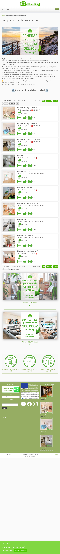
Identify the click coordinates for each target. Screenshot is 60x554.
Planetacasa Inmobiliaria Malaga (31, 454)
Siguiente (12, 103)
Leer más (21, 547)
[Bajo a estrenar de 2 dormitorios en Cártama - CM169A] (8, 193)
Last (17, 103)
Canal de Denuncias (6, 415)
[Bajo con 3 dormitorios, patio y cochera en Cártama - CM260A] (8, 161)
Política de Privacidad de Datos (8, 412)
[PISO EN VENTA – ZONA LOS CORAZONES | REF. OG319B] (8, 113)
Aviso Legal (4, 417)
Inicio (3, 16)
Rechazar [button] (23, 550)
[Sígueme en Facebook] (3, 9)
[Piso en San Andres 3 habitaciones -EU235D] (8, 241)
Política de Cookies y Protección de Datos (10, 413)
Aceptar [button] (17, 550)
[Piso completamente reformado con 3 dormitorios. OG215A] (8, 145)
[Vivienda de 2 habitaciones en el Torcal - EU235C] (8, 209)
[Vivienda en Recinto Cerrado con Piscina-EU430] (8, 225)
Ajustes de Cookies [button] (7, 550)
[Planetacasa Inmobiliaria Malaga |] (30, 3)
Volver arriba (55, 454)
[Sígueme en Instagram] (6, 9)
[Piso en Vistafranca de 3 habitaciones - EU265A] (8, 177)
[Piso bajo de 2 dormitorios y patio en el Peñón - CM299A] (8, 256)
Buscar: (3, 402)
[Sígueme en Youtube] (8, 9)
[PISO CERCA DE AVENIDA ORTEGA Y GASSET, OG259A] (8, 129)
